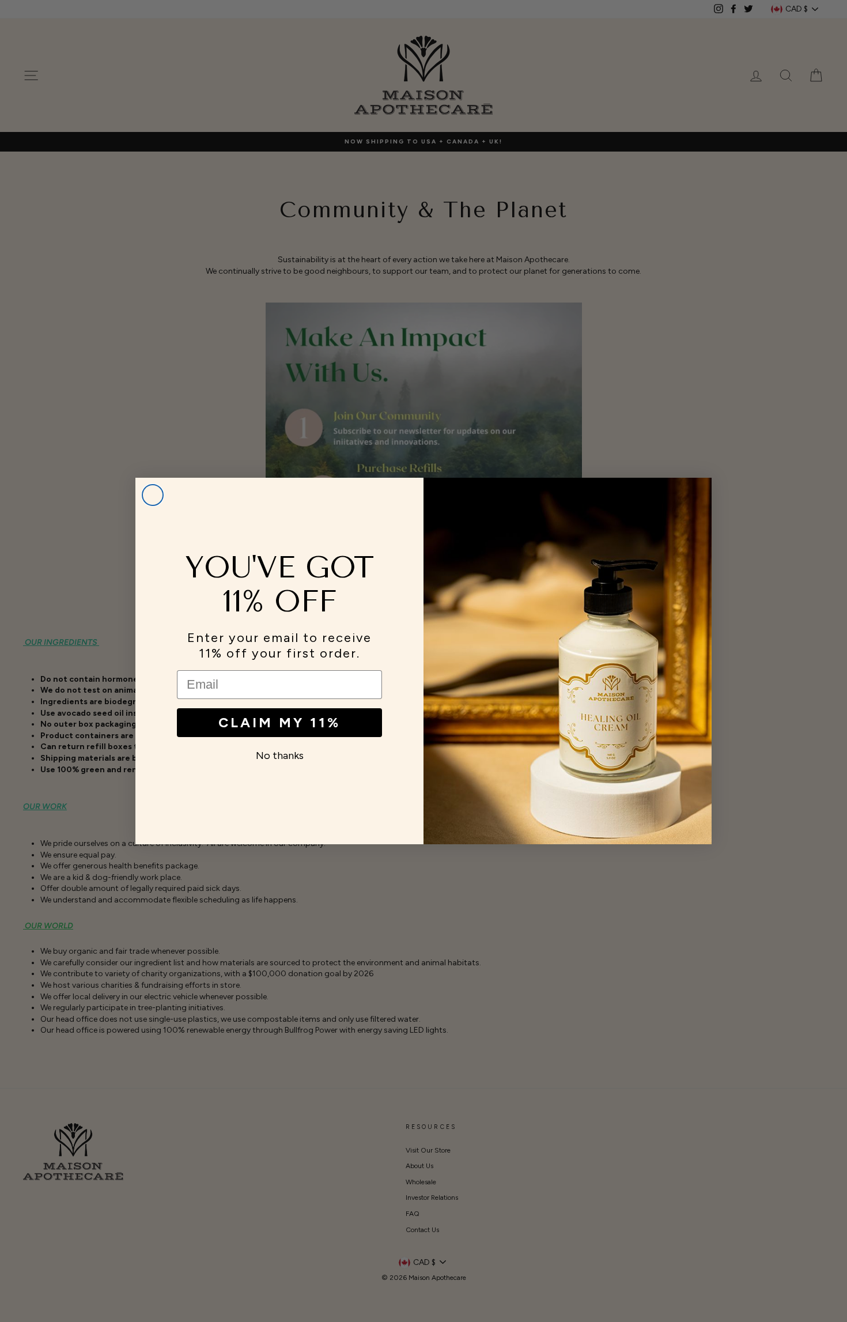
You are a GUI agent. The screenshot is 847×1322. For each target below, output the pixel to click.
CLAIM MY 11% (279, 722)
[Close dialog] (152, 495)
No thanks (280, 755)
